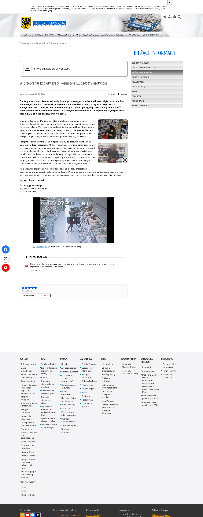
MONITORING (28, 495)
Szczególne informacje (144, 68)
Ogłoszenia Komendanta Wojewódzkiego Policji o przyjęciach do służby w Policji (48, 414)
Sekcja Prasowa (140, 63)
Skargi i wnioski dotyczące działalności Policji (28, 464)
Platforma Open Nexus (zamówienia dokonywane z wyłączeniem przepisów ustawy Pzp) (150, 383)
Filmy (134, 91)
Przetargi (146, 368)
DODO (24, 488)
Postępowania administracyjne (28, 424)
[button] (179, 17)
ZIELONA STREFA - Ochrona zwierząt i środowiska (29, 401)
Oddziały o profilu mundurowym (49, 426)
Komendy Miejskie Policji (129, 366)
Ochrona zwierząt (69, 372)
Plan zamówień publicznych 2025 (150, 397)
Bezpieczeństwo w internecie (69, 399)
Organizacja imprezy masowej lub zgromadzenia (29, 433)
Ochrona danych (28, 482)
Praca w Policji (27, 452)
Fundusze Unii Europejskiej (169, 366)
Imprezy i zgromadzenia (68, 420)
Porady (63, 359)
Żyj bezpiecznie (68, 368)
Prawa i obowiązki (66, 393)
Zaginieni (136, 96)
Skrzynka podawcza (25, 411)
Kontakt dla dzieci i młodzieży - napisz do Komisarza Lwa (29, 389)
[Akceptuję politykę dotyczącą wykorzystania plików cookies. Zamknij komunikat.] (169, 2)
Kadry (44, 378)
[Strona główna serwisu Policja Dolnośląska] (164, 17)
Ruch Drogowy (28, 442)
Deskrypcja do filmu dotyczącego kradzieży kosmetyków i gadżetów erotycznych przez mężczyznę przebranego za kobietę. (72, 265)
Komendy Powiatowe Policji (130, 372)
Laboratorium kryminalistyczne (109, 386)
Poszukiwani (138, 101)
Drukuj (124, 94)
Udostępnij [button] (29, 295)
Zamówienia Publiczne (146, 361)
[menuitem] (27, 34)
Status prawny (108, 375)
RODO (24, 492)
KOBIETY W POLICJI (140, 106)
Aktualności (41, 43)
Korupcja (65, 409)
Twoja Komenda (128, 359)
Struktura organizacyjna (108, 369)
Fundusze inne (169, 371)
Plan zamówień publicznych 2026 (150, 404)
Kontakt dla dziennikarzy (27, 417)
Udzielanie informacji (66, 431)
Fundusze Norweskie (167, 376)
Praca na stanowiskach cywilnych (47, 384)
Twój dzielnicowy (29, 381)
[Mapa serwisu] (169, 17)
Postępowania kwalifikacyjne (47, 392)
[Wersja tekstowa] (174, 17)
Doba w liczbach (140, 77)
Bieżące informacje (58, 43)
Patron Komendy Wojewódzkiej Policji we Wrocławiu (110, 409)
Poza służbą (138, 82)
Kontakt (24, 359)
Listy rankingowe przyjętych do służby (49, 371)
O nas (103, 359)
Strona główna (26, 43)
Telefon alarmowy (29, 364)
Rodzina (65, 364)
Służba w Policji (48, 364)
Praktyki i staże (28, 456)
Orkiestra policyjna (106, 380)
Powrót (111, 94)
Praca (42, 359)
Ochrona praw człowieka (27, 447)
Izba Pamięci (108, 401)
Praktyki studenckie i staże (46, 400)
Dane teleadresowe (27, 369)
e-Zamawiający (149, 371)
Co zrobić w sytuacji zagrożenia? (67, 379)
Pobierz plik (41, 246)
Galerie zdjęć (139, 87)
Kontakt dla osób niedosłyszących (29, 376)
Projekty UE (167, 359)
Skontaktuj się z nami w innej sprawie (28, 475)
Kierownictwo (108, 364)
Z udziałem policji (69, 426)
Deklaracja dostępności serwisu (107, 395)
